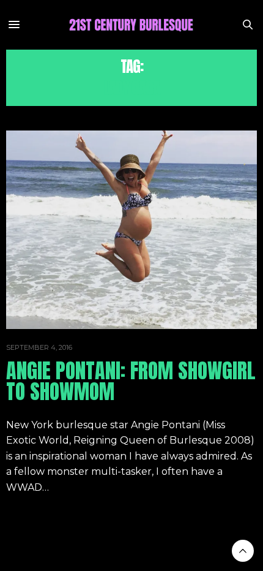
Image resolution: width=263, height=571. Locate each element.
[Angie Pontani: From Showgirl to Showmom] (131, 229)
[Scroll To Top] (243, 551)
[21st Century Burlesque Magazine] (131, 24)
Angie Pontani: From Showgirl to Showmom (131, 381)
